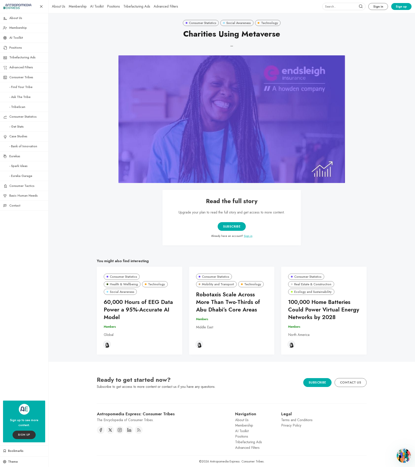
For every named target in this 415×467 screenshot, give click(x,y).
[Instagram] (120, 430)
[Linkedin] (129, 430)
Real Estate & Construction (312, 284)
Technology (269, 23)
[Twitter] (110, 430)
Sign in (378, 6)
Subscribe (232, 226)
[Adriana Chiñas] (107, 344)
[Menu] (41, 6)
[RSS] (139, 430)
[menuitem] (58, 6)
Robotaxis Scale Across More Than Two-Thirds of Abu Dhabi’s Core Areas (228, 302)
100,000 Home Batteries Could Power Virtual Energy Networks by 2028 (323, 309)
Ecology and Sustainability (313, 292)
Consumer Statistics (202, 23)
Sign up (401, 6)
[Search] (360, 6)
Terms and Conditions (297, 419)
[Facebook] (101, 430)
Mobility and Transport (218, 284)
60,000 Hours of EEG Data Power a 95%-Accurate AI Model (138, 309)
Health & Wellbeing (124, 284)
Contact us (350, 382)
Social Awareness (238, 23)
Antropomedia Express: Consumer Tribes (237, 461)
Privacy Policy (291, 425)
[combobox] (344, 6)
